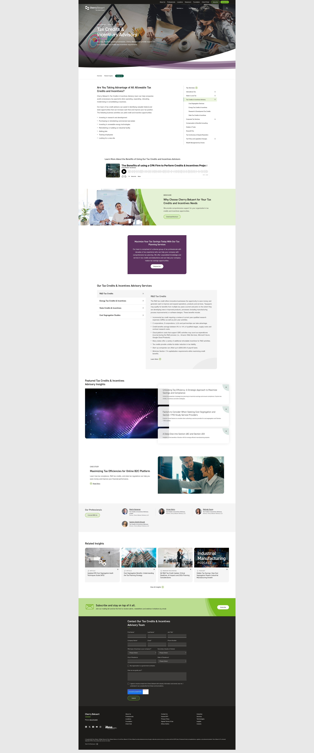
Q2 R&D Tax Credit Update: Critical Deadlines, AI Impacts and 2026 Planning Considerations (174, 575)
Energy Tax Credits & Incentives (198, 107)
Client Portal (205, 2)
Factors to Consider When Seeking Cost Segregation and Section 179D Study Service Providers (189, 413)
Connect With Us (92, 515)
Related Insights (108, 76)
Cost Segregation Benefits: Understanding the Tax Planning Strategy (139, 574)
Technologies (200, 719)
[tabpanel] (181, 329)
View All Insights (155, 587)
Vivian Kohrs (170, 509)
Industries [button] (167, 8)
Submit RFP (164, 716)
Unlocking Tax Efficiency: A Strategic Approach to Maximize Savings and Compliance (190, 391)
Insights (199, 721)
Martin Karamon (135, 509)
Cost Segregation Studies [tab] (110, 315)
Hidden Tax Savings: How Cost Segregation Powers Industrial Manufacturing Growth (207, 575)
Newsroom (188, 2)
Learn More (154, 359)
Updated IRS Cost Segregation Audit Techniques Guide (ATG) (100, 574)
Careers (217, 8)
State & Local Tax (191, 96)
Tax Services (118, 24)
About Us (162, 2)
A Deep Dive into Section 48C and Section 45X (184, 433)
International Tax (191, 92)
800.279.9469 (94, 720)
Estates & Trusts (191, 127)
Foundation (196, 2)
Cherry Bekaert (101, 24)
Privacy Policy (165, 719)
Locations (180, 2)
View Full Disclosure (90, 744)
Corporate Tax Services (193, 119)
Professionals (171, 2)
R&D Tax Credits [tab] (106, 293)
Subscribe (215, 2)
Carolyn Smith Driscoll (137, 522)
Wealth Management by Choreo (195, 143)
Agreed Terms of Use (167, 721)
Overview (99, 76)
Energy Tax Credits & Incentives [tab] (113, 301)
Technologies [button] (192, 8)
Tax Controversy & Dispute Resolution (197, 135)
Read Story (96, 484)
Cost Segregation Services (196, 103)
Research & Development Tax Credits (199, 111)
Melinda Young (208, 509)
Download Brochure (172, 217)
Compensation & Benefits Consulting (197, 123)
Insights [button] (205, 8)
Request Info (157, 266)
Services (110, 24)
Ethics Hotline (165, 724)
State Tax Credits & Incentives (197, 115)
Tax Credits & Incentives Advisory (196, 99)
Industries (199, 714)
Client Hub (129, 724)
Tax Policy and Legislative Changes (196, 139)
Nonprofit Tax (190, 131)
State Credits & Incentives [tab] (110, 308)
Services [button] (179, 8)
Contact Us (225, 2)
